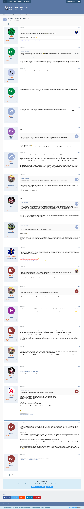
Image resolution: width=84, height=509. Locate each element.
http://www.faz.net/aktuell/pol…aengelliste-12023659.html (31, 57)
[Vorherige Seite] (4, 24)
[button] (7, 497)
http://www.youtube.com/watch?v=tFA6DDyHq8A (28, 371)
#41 (79, 27)
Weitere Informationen (72, 507)
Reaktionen (7, 40)
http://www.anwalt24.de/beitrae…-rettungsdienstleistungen (34, 331)
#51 (79, 247)
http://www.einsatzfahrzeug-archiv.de (26, 414)
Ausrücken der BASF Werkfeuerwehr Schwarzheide (29, 459)
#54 (79, 306)
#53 (79, 286)
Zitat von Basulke (25, 290)
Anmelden (49, 486)
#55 (79, 326)
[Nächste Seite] (11, 24)
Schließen (78, 507)
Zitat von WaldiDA (25, 135)
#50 (79, 222)
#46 (79, 127)
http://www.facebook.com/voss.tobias (26, 415)
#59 (79, 422)
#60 (79, 454)
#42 (79, 47)
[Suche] (79, 1)
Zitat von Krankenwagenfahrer (28, 31)
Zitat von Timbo (24, 269)
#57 (79, 366)
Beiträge (6, 41)
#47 (79, 152)
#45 (79, 107)
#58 (79, 386)
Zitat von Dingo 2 (25, 51)
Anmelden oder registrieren (71, 1)
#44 (79, 87)
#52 (79, 266)
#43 (79, 68)
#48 (79, 174)
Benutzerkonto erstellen (38, 486)
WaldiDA (10, 20)
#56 (79, 346)
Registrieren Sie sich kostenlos (44, 483)
